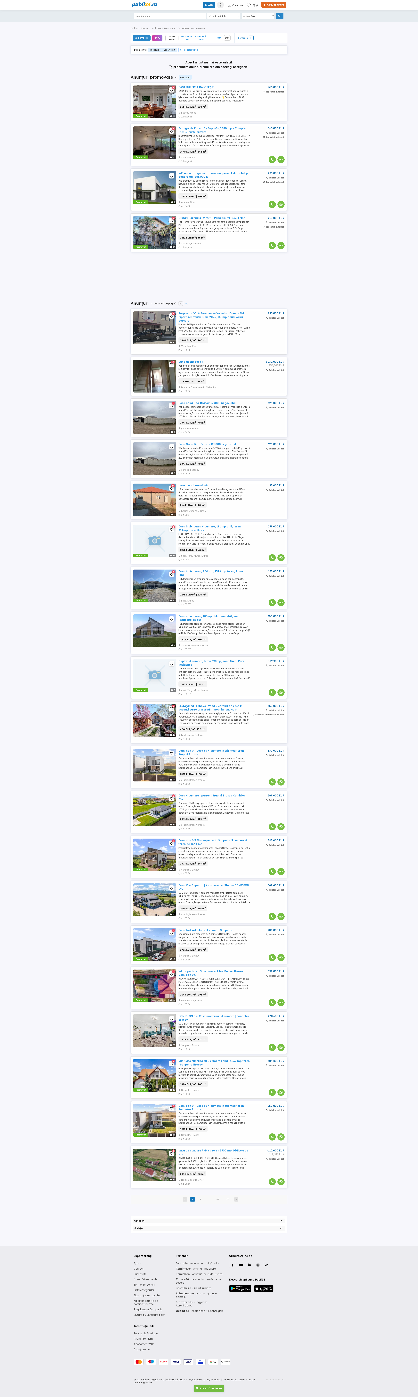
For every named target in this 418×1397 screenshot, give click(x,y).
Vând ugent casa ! (190, 361)
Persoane (186, 38)
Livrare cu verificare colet (149, 1314)
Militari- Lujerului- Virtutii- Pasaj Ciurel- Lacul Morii (212, 218)
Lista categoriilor (144, 1290)
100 (227, 1199)
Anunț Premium (143, 1338)
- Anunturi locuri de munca (199, 1274)
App (210, 4)
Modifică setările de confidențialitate (146, 1302)
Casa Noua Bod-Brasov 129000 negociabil (207, 444)
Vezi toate (185, 77)
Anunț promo (142, 1349)
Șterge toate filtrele (189, 50)
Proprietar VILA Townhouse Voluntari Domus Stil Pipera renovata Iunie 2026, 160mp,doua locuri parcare (211, 317)
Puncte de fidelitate (146, 1333)
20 (180, 303)
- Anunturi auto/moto (197, 1263)
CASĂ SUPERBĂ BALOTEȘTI (196, 87)
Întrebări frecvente (146, 1279)
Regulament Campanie (148, 1309)
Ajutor (137, 1263)
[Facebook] (232, 1265)
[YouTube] (241, 1265)
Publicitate (140, 1274)
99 (217, 1199)
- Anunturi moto (193, 1288)
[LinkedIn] (249, 1265)
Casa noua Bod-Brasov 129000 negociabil (206, 403)
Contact (139, 1268)
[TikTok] (266, 1265)
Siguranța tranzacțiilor (147, 1295)
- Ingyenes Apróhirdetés (191, 1303)
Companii (201, 38)
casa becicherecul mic (193, 485)
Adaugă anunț (275, 4)
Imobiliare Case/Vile (161, 49)
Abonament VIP (144, 1344)
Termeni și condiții (144, 1284)
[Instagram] (258, 1265)
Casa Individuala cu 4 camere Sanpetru (205, 930)
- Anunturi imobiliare (196, 1268)
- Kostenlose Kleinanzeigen (199, 1310)
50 (186, 303)
